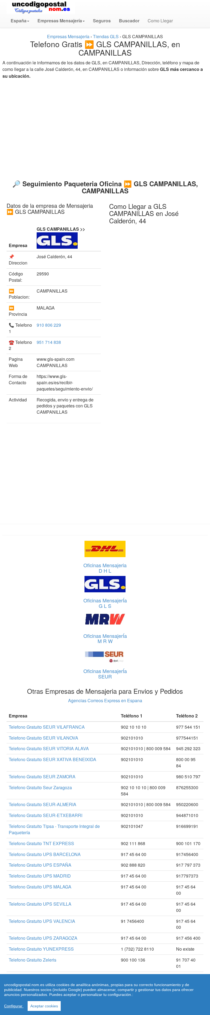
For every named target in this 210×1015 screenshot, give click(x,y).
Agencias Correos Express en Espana (105, 700)
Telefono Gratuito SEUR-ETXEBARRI (45, 815)
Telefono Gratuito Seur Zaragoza (40, 787)
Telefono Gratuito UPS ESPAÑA (40, 865)
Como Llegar (160, 20)
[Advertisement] (105, 127)
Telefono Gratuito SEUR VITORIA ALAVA (49, 748)
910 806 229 (49, 325)
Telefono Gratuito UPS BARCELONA (45, 854)
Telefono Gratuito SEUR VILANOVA (43, 738)
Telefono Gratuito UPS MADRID (40, 876)
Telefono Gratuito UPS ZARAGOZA (43, 938)
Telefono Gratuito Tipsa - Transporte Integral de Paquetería (54, 829)
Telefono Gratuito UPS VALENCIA (42, 921)
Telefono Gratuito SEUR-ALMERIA (42, 804)
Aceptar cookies (44, 1006)
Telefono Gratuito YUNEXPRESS (41, 949)
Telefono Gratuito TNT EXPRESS (41, 843)
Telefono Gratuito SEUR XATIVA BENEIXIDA (52, 759)
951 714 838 (49, 342)
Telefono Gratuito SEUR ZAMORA (42, 776)
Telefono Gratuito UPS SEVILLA (40, 904)
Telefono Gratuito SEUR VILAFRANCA (47, 727)
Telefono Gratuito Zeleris (32, 960)
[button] (20, 21)
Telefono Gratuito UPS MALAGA (40, 887)
